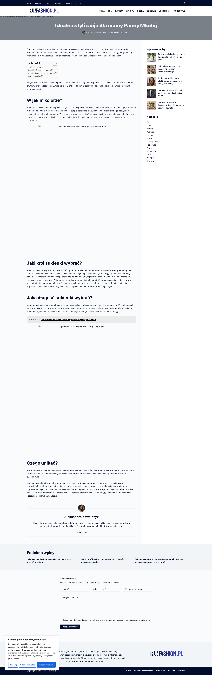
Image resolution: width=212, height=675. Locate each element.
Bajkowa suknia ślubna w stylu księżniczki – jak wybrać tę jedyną (171, 57)
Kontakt (78, 3)
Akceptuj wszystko (46, 665)
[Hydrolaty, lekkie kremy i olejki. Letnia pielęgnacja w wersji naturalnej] (151, 81)
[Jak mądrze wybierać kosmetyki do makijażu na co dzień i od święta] (151, 105)
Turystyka (151, 151)
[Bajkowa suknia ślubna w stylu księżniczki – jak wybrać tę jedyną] (151, 57)
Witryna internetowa (133, 589)
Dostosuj (13, 665)
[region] (32, 653)
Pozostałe (179, 11)
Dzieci (149, 125)
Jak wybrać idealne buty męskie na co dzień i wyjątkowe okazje (169, 69)
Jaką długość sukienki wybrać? (43, 73)
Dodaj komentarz (70, 597)
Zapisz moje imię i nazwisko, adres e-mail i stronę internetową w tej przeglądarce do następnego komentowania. (106, 620)
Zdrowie (151, 11)
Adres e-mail (99, 589)
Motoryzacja (152, 141)
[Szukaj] (184, 3)
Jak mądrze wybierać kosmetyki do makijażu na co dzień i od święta (171, 105)
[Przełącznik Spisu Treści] (54, 64)
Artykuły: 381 (81, 532)
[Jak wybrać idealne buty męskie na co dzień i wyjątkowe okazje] (151, 69)
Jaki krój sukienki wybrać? (41, 70)
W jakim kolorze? (37, 67)
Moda (102, 11)
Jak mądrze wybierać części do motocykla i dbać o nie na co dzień (171, 93)
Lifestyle (164, 11)
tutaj (105, 492)
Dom (110, 11)
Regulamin (58, 3)
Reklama (68, 3)
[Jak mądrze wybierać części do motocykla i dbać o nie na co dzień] (151, 93)
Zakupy (130, 11)
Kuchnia (150, 132)
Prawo (150, 148)
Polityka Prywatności (42, 3)
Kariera (119, 11)
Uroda (140, 11)
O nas (29, 3)
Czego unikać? (36, 76)
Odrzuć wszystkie (27, 665)
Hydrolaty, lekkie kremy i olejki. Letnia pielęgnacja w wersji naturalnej (170, 81)
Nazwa (65, 589)
